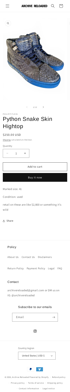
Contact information (29, 388)
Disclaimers (45, 257)
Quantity (7, 145)
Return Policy (15, 268)
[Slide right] (43, 107)
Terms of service (36, 383)
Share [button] (10, 220)
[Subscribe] (53, 317)
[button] (7, 6)
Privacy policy (18, 383)
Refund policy (58, 377)
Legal (51, 268)
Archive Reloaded (20, 377)
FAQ (59, 268)
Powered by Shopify (39, 377)
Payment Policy (36, 268)
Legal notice (49, 388)
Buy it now (35, 177)
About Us (13, 257)
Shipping (7, 140)
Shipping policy (55, 383)
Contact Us (28, 257)
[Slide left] (27, 107)
